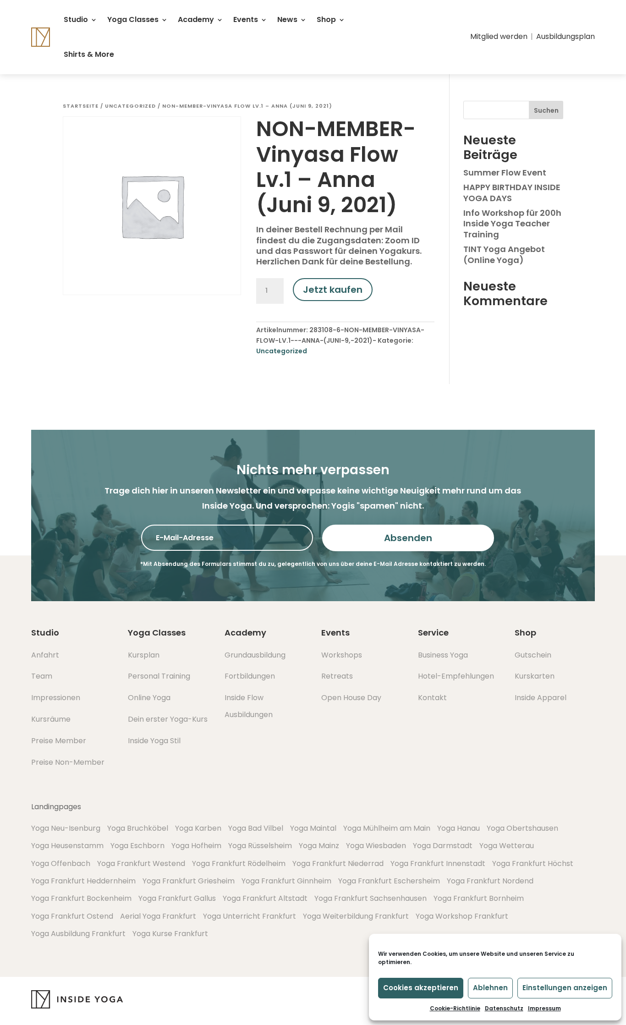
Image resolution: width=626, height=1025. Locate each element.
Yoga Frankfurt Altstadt (265, 898)
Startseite (81, 106)
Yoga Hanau (458, 828)
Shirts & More (89, 54)
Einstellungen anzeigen (564, 987)
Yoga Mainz (319, 845)
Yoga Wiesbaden (376, 845)
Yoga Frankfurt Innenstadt (437, 863)
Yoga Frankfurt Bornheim (479, 898)
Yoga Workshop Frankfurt (462, 916)
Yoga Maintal (313, 828)
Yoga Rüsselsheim (260, 845)
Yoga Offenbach (60, 863)
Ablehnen (490, 987)
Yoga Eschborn (137, 845)
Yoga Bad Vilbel (255, 828)
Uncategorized (130, 106)
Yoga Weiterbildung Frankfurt (356, 916)
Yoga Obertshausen (522, 828)
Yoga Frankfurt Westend (141, 863)
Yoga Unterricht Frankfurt (249, 916)
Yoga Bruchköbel (137, 828)
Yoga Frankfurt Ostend (72, 916)
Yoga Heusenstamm (67, 845)
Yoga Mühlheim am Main (386, 828)
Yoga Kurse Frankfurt (170, 933)
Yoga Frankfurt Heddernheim (83, 881)
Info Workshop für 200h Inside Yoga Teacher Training (512, 223)
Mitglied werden (498, 36)
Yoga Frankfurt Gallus (177, 898)
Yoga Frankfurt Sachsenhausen (370, 898)
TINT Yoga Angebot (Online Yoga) (504, 254)
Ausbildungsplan (565, 36)
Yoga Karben (198, 828)
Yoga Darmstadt (442, 845)
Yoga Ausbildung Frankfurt (78, 933)
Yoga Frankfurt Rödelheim (239, 863)
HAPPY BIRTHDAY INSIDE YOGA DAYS (511, 192)
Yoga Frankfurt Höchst (532, 863)
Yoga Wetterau (506, 845)
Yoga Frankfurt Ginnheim (286, 881)
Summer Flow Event (504, 172)
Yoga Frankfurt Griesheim (189, 881)
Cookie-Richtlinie (455, 1008)
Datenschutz (504, 1008)
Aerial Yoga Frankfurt (158, 916)
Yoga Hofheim (196, 845)
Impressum (544, 1008)
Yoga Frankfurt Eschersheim (389, 881)
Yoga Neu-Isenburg (65, 828)
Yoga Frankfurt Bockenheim (81, 898)
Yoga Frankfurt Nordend (490, 881)
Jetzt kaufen (332, 289)
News (287, 19)
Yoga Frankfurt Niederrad (338, 863)
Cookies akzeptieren (420, 987)
